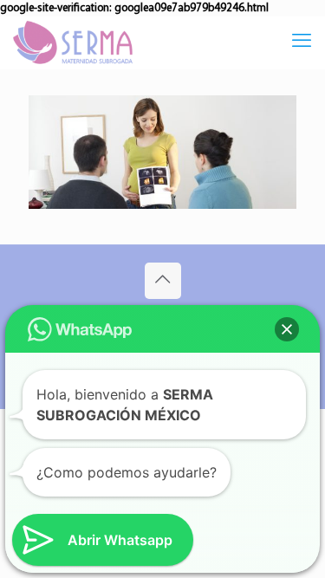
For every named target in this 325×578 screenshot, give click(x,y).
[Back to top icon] (163, 281)
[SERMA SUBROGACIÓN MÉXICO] (73, 42)
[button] (287, 329)
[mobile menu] (301, 42)
